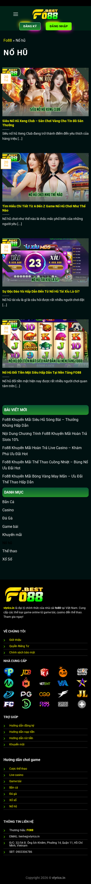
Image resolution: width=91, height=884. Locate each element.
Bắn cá (13, 787)
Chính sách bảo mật (22, 652)
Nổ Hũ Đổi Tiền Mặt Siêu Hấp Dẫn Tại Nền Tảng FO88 (42, 372)
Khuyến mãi (12, 534)
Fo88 (8, 40)
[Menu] (15, 14)
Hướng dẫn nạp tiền (22, 732)
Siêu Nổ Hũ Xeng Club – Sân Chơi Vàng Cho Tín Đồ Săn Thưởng (42, 123)
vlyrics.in (9, 608)
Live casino (16, 775)
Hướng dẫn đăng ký (21, 725)
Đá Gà (7, 518)
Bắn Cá (8, 502)
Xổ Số (7, 559)
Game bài (10, 526)
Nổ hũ (7, 543)
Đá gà (13, 793)
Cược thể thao (18, 768)
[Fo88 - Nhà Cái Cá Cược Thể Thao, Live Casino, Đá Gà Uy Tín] (46, 14)
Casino (8, 510)
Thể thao (9, 551)
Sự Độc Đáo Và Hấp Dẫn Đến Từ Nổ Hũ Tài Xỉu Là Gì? (41, 291)
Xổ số (13, 800)
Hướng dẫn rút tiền (21, 738)
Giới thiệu (15, 640)
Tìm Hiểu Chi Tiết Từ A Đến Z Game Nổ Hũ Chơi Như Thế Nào (44, 208)
